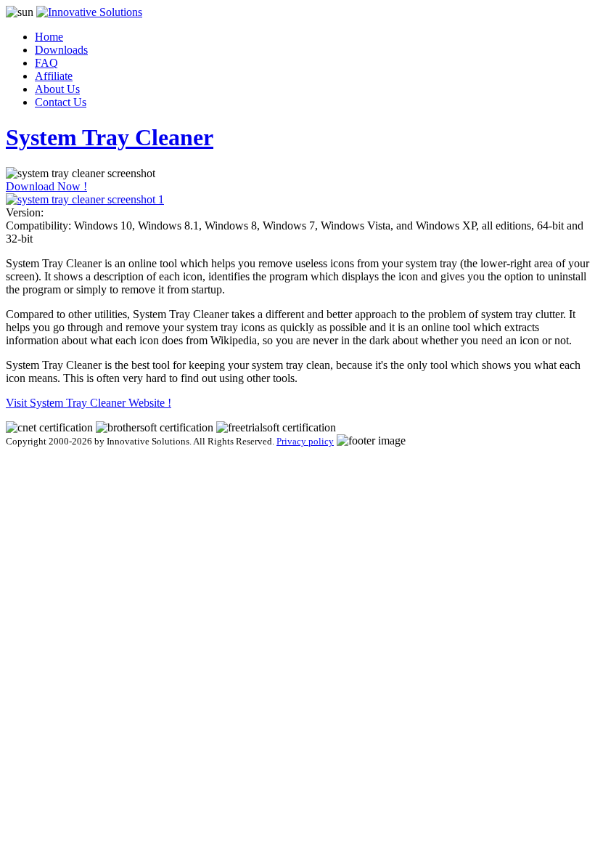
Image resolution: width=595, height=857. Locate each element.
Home (49, 37)
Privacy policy (305, 441)
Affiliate (54, 76)
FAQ (46, 63)
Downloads (61, 50)
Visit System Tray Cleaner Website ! (88, 403)
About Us (57, 89)
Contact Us (60, 102)
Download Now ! (46, 186)
